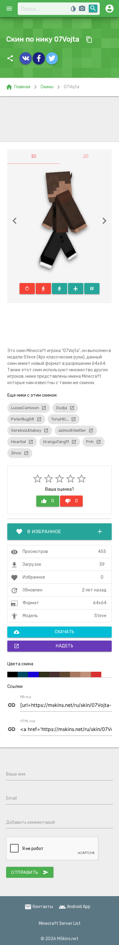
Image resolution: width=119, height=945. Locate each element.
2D (85, 156)
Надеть (43, 646)
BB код (25, 697)
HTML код (27, 721)
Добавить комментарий (30, 822)
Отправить (30, 872)
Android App (74, 906)
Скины (47, 86)
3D (33, 156)
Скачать (44, 632)
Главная (17, 87)
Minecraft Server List (60, 923)
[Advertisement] (59, 119)
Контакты (38, 906)
